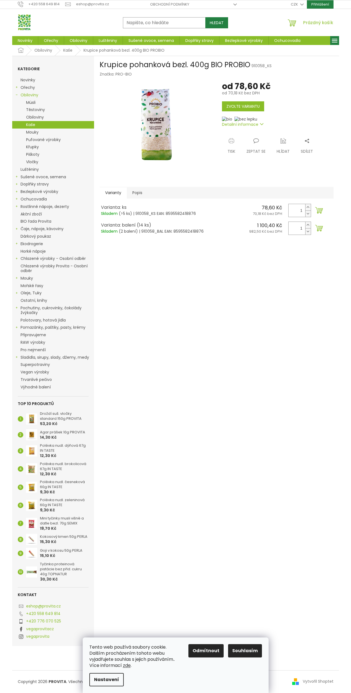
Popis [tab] (137, 192)
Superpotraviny (35, 364)
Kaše (30, 124)
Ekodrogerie (32, 244)
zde (127, 665)
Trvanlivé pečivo (36, 379)
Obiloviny (29, 95)
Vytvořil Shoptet (318, 681)
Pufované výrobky (43, 139)
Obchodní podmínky (169, 4)
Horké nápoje (33, 251)
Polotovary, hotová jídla (44, 320)
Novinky (28, 80)
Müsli (31, 102)
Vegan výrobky (35, 372)
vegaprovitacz (40, 629)
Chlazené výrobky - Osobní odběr (53, 258)
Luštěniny (30, 169)
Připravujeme (33, 335)
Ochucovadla (34, 199)
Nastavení (106, 679)
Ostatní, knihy (34, 300)
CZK (295, 4)
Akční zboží (31, 214)
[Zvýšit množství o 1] (308, 207)
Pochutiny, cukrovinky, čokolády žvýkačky (51, 310)
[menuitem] (25, 40)
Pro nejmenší (34, 350)
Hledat (217, 23)
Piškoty (32, 154)
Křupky (32, 147)
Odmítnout (206, 650)
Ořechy (28, 87)
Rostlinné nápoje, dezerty (45, 206)
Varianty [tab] (113, 192)
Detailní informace (240, 124)
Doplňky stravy (35, 184)
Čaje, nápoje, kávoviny (42, 229)
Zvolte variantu (243, 106)
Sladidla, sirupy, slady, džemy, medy (55, 357)
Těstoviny (35, 109)
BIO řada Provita (36, 221)
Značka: (116, 74)
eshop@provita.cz (43, 606)
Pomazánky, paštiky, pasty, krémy (53, 327)
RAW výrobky (33, 342)
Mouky (32, 132)
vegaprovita (37, 636)
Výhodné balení (36, 387)
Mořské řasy (32, 285)
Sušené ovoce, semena (43, 177)
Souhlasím (245, 650)
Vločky (32, 162)
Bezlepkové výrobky (39, 191)
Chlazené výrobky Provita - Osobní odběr (54, 268)
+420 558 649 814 (43, 613)
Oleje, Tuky (31, 293)
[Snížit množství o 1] (308, 213)
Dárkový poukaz (36, 236)
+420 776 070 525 (43, 621)
